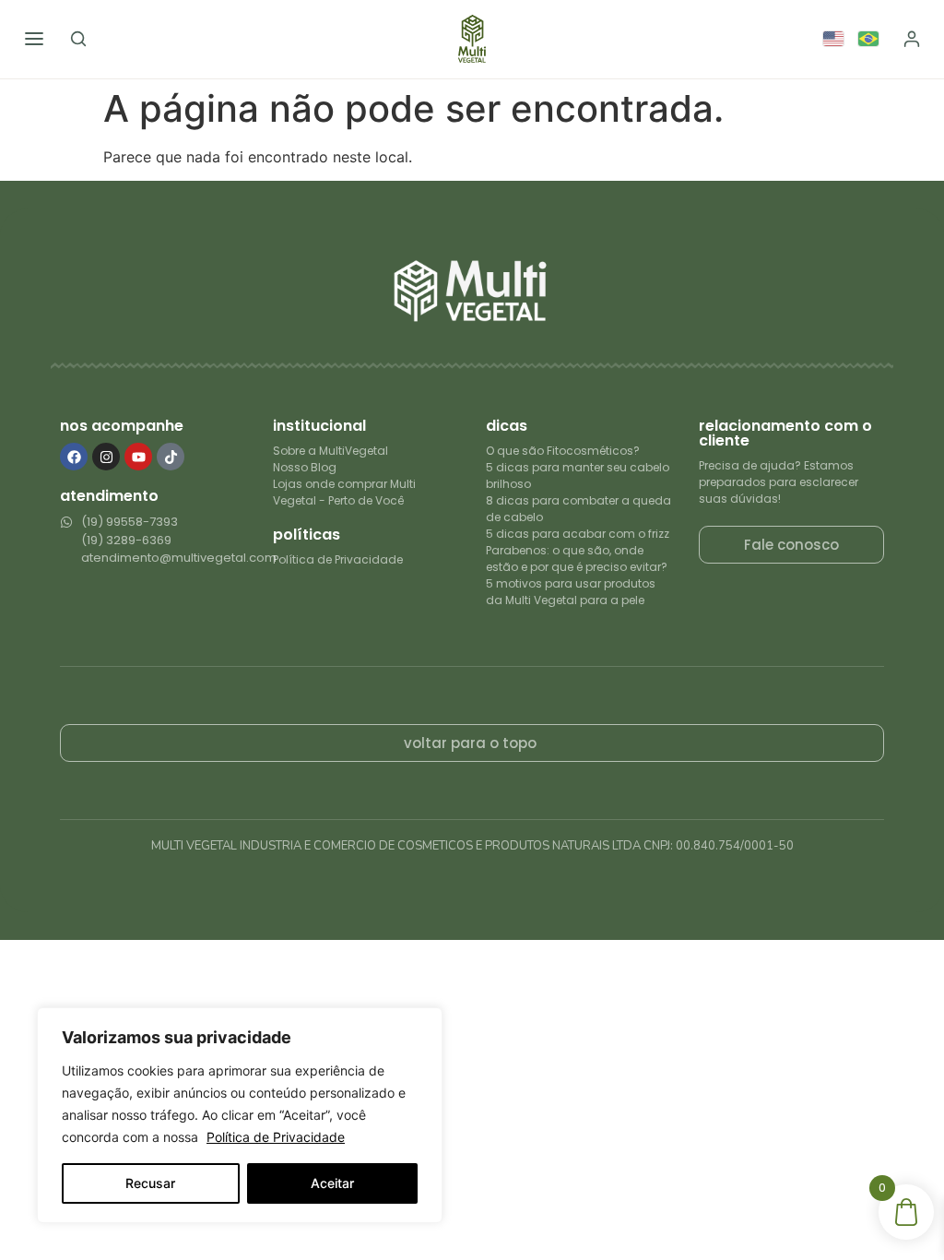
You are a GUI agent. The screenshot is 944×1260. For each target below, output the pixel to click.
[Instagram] (106, 456)
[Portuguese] (869, 38)
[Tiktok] (170, 456)
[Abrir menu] (34, 38)
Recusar (150, 1183)
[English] (834, 38)
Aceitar (332, 1183)
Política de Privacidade (275, 1137)
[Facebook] (74, 456)
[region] (239, 1115)
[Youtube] (138, 456)
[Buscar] (78, 38)
